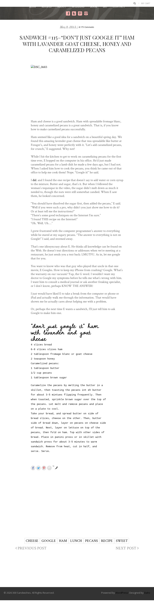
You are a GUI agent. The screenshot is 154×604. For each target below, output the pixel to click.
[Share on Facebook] (33, 468)
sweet (122, 540)
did (34, 180)
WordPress (122, 592)
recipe (107, 540)
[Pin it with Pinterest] (44, 468)
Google (49, 540)
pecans (91, 540)
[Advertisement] (93, 498)
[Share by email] (49, 468)
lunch (76, 540)
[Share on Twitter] (38, 468)
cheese (32, 540)
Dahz (147, 592)
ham (63, 540)
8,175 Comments (86, 27)
